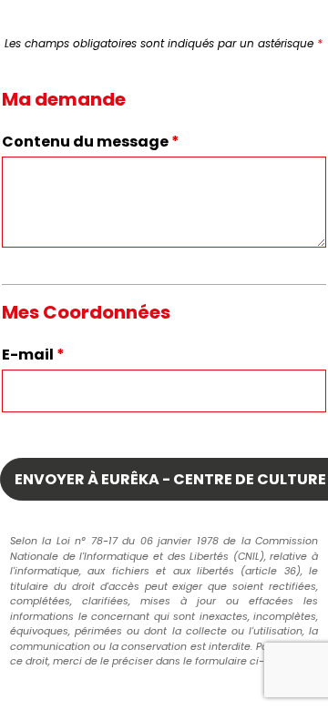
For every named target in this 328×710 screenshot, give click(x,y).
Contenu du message (90, 141)
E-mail (33, 354)
